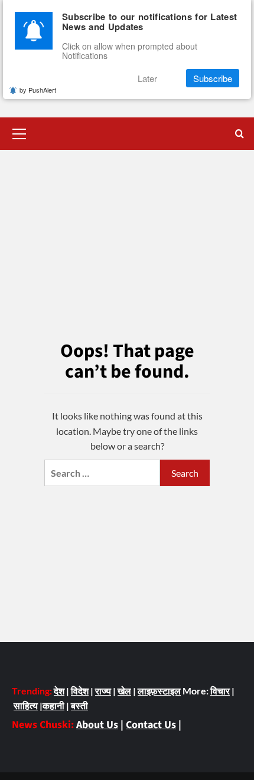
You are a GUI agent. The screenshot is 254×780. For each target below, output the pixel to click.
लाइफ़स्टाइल (159, 690)
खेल (124, 690)
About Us (97, 724)
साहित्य (26, 705)
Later (147, 78)
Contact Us (151, 724)
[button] (19, 132)
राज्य (103, 690)
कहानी (53, 705)
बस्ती (79, 705)
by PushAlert (37, 89)
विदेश (80, 690)
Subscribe (212, 78)
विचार (220, 690)
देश (59, 690)
